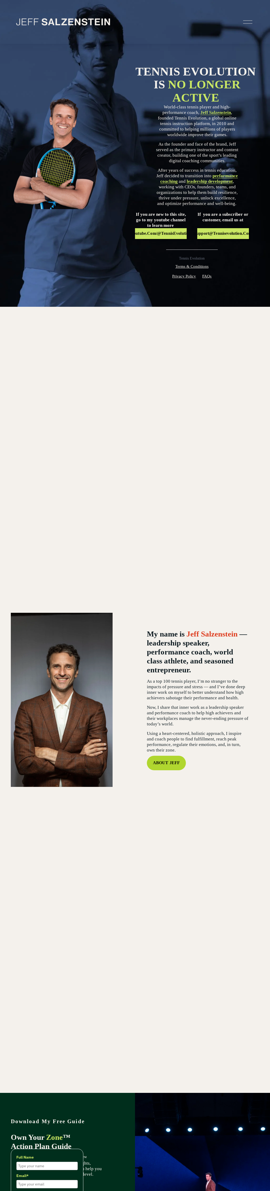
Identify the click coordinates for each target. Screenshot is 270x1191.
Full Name (25, 1157)
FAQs (206, 276)
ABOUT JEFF (166, 762)
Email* (22, 1175)
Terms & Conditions (192, 266)
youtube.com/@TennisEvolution (161, 233)
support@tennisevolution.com (223, 233)
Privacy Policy (184, 276)
